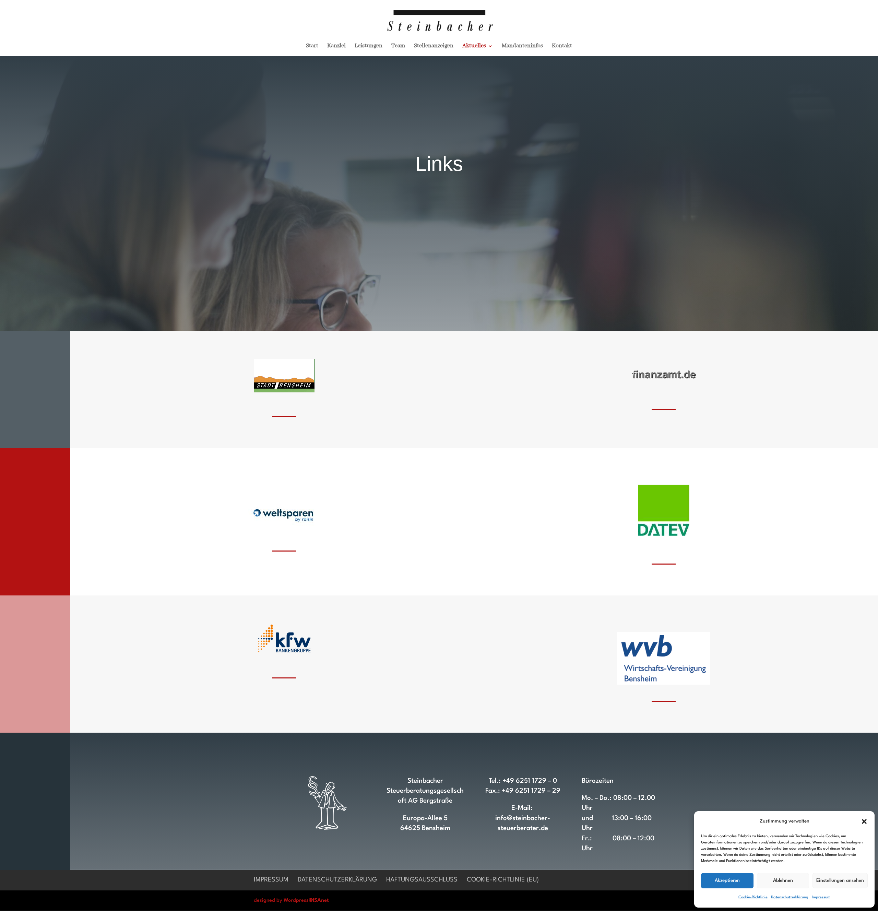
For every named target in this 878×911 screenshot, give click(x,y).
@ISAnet (319, 900)
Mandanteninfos (522, 46)
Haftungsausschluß (422, 880)
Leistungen (368, 46)
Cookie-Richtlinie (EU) (503, 880)
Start (312, 46)
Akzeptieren (727, 880)
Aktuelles (474, 46)
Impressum (821, 897)
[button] (864, 821)
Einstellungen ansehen (840, 880)
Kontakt (562, 46)
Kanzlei (336, 46)
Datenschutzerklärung (789, 897)
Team (398, 46)
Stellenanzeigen (433, 46)
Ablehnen (783, 880)
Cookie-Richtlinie (753, 897)
